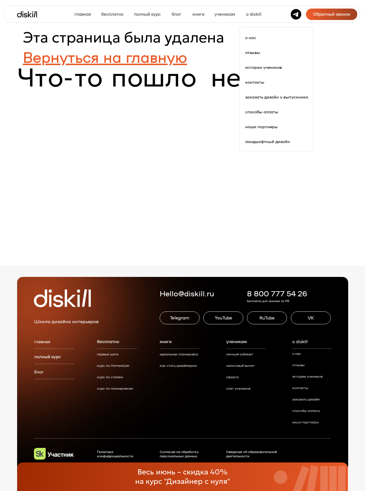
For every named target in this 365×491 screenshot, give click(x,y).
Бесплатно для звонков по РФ (268, 301)
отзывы (252, 52)
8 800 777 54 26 (277, 293)
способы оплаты (261, 111)
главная (42, 341)
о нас (250, 37)
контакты (254, 82)
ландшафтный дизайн (267, 141)
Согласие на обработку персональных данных (179, 454)
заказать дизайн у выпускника (276, 96)
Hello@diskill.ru (187, 293)
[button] (331, 14)
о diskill (300, 341)
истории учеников (263, 67)
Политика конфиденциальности (115, 454)
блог (39, 372)
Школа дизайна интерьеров (66, 321)
